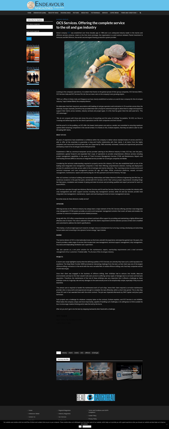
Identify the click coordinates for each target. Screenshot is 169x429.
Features (76, 13)
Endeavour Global (40, 13)
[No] (167, 424)
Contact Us (32, 417)
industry (64, 353)
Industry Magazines (65, 413)
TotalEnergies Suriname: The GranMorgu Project (99, 371)
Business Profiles (62, 19)
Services (105, 13)
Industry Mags (53, 13)
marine (77, 353)
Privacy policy (87, 426)
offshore (87, 353)
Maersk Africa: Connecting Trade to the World (129, 371)
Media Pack (85, 13)
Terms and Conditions (128, 13)
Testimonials (95, 13)
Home (29, 13)
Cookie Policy (92, 415)
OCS (69, 33)
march (70, 353)
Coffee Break (114, 13)
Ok (80, 426)
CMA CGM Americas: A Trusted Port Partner (69, 371)
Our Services (62, 417)
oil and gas (95, 353)
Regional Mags (66, 13)
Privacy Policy (92, 419)
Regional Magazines (65, 410)
